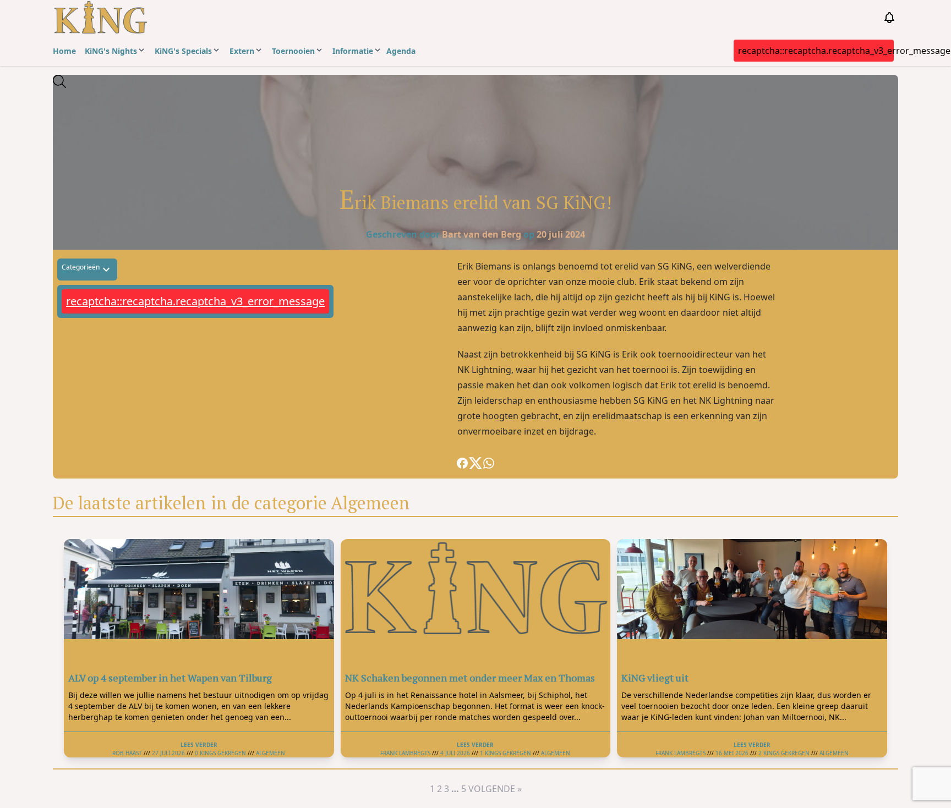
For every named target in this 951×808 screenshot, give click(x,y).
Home (64, 51)
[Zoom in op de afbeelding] (475, 116)
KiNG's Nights (111, 51)
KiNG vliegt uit (654, 677)
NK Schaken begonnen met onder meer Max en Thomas (470, 677)
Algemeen (270, 753)
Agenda (401, 51)
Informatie (352, 51)
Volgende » (495, 789)
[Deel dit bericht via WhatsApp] (488, 463)
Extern (241, 51)
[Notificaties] (889, 17)
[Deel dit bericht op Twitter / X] (475, 463)
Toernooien (293, 51)
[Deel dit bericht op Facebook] (462, 463)
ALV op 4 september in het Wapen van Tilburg (170, 677)
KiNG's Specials (183, 51)
